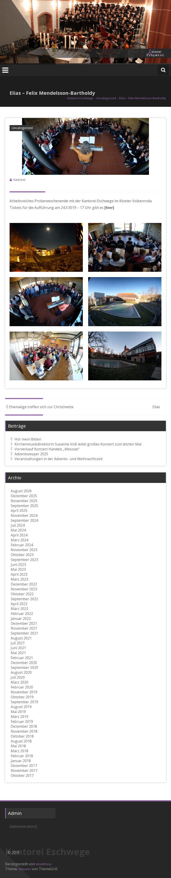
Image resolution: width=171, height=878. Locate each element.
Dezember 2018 (24, 726)
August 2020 (21, 672)
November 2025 (24, 500)
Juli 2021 (18, 643)
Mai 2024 (18, 530)
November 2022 (24, 589)
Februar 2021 (22, 657)
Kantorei (19, 179)
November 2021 (24, 628)
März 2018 (19, 750)
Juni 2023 (18, 564)
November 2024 (24, 515)
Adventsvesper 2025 (31, 453)
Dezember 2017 (24, 765)
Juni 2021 (18, 647)
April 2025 (19, 510)
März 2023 (19, 579)
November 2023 (24, 549)
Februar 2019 (22, 721)
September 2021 (24, 633)
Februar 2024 (22, 544)
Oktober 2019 (22, 697)
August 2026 (21, 490)
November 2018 (24, 731)
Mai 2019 (18, 711)
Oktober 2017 (22, 775)
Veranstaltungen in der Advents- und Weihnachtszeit (58, 458)
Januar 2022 (21, 618)
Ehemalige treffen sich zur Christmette (41, 406)
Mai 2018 (18, 746)
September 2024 (24, 520)
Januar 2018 (21, 760)
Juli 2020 (18, 677)
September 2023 (24, 559)
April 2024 (19, 535)
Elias (156, 406)
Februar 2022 (22, 613)
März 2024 (19, 540)
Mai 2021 (18, 652)
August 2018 (21, 741)
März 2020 (19, 682)
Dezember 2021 (24, 623)
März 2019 (19, 716)
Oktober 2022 (22, 594)
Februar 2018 (22, 755)
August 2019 (21, 706)
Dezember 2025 (24, 495)
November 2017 (24, 770)
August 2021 (21, 638)
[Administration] (23, 826)
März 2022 (19, 608)
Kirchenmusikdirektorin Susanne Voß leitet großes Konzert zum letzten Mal (77, 444)
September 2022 (24, 598)
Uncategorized (22, 128)
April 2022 (19, 603)
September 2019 (24, 701)
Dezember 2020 (24, 662)
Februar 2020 (22, 687)
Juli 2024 (18, 525)
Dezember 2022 (24, 584)
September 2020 (24, 667)
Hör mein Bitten (27, 439)
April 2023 (19, 574)
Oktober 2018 (22, 736)
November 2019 (24, 692)
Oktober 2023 (22, 554)
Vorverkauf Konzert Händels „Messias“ (46, 449)
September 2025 (24, 505)
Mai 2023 (18, 569)
